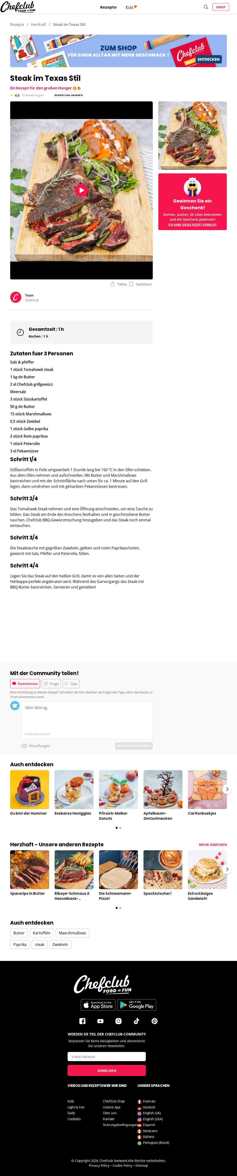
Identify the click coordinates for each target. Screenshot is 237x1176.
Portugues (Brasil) (156, 1142)
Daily (71, 1113)
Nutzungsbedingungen (120, 1125)
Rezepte (108, 7)
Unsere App (112, 1107)
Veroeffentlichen (134, 746)
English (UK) (152, 1113)
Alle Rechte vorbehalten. (147, 1160)
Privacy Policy (99, 1165)
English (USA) (152, 1119)
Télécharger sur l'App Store (98, 1005)
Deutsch (149, 1107)
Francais (149, 1101)
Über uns (110, 1113)
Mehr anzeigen (213, 844)
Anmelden (106, 1070)
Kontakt (108, 1119)
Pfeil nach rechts (226, 789)
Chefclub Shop (114, 1101)
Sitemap (141, 1165)
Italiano (148, 1136)
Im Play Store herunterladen (136, 1005)
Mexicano (150, 1131)
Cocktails (74, 1119)
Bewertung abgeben (69, 95)
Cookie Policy (122, 1165)
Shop (220, 7)
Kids (71, 1101)
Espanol (149, 1125)
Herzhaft (38, 24)
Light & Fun (76, 1107)
